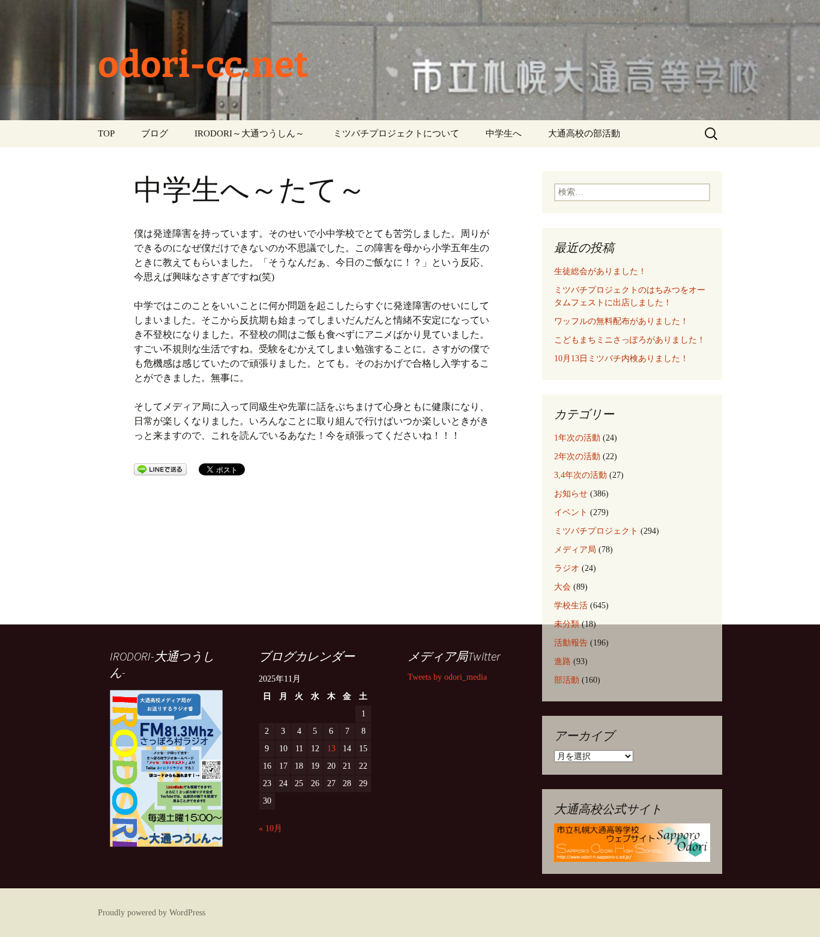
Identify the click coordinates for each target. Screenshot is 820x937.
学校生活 (571, 605)
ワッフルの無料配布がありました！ (621, 321)
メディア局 (575, 549)
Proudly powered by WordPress (151, 912)
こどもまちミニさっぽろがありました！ (629, 339)
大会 (562, 586)
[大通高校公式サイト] (632, 841)
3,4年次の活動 (580, 475)
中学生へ (504, 133)
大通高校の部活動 (584, 133)
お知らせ (571, 493)
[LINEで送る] (160, 468)
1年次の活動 (577, 437)
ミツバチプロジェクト (596, 531)
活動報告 (571, 642)
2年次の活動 (577, 456)
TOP (106, 133)
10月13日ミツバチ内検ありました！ (621, 358)
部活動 (566, 680)
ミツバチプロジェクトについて (396, 133)
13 (331, 748)
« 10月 (270, 828)
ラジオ (566, 568)
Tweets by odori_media (447, 677)
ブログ (154, 133)
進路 (562, 661)
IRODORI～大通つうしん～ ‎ (250, 133)
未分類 (566, 624)
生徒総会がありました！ (600, 271)
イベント (571, 512)
